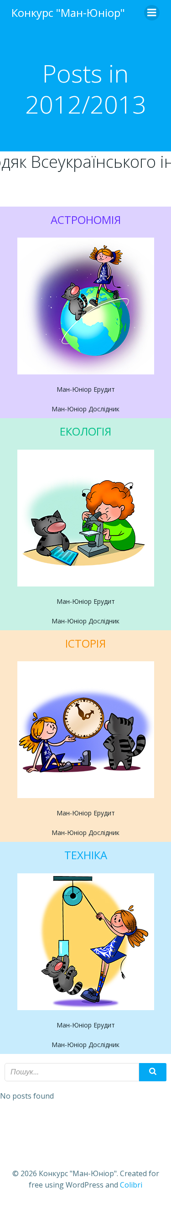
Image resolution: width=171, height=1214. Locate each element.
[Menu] (152, 13)
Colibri (131, 1185)
